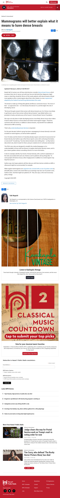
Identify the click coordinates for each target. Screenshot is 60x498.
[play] (4, 7)
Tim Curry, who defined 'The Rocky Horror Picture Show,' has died (39, 453)
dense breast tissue (44, 92)
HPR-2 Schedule (26, 487)
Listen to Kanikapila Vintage (30, 270)
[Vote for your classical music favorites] (30, 312)
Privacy (48, 487)
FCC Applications (50, 481)
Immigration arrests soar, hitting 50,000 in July (16, 404)
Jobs (23, 491)
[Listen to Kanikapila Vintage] (30, 238)
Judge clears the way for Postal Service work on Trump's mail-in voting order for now (38, 432)
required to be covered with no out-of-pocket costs (38, 168)
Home (23, 481)
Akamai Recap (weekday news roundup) (13, 377)
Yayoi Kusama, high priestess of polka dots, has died (18, 394)
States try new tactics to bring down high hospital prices (19, 414)
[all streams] (58, 7)
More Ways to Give (38, 491)
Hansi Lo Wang (27, 437)
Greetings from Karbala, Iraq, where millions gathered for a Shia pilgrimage (24, 409)
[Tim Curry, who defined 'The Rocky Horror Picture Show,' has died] (13, 455)
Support (36, 487)
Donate (54, 2)
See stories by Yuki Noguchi (18, 203)
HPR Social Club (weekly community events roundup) (16, 379)
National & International (7, 16)
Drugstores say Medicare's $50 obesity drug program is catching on (22, 399)
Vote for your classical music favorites (29, 344)
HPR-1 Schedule (26, 484)
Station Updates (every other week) (12, 372)
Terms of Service (50, 484)
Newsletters (37, 481)
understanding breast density (19, 128)
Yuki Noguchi (9, 29)
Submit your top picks (30, 353)
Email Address (6, 364)
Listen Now (30, 277)
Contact (36, 484)
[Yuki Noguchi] (4, 197)
